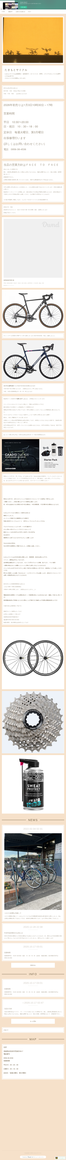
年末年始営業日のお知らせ (13, 933)
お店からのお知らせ (20, 11)
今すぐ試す (23, 7)
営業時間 (7, 952)
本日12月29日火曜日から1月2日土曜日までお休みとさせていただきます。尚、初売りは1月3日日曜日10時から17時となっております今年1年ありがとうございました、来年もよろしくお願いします (33, 937)
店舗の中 (10, 11)
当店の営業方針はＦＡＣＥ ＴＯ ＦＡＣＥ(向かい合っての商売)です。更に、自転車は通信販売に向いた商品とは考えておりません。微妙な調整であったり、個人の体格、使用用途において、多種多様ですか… (33, 1013)
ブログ (29, 11)
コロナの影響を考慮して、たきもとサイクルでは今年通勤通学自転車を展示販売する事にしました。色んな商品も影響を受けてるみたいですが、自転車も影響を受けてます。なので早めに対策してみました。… (32, 917)
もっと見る (33, 1021)
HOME (3, 11)
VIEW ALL (33, 965)
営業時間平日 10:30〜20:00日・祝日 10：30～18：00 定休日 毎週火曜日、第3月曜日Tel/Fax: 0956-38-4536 (31, 957)
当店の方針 (8, 1008)
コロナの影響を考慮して (12, 913)
